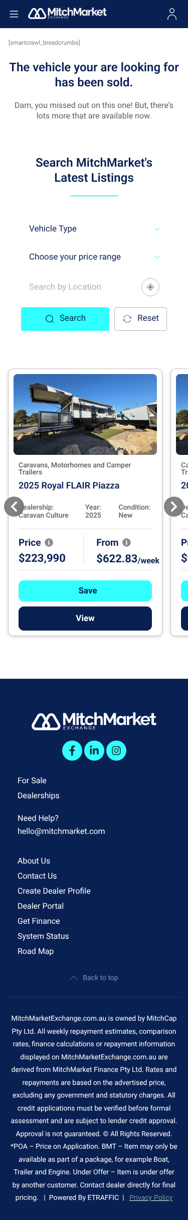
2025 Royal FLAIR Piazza (69, 485)
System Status (43, 936)
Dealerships (39, 795)
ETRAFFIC (105, 1198)
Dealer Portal (41, 906)
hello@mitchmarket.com (61, 831)
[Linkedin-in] (94, 751)
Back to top (100, 978)
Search (73, 318)
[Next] (174, 507)
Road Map (36, 951)
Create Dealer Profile (54, 891)
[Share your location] (150, 287)
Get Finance (39, 921)
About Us (34, 861)
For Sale (32, 780)
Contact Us (37, 876)
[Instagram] (116, 751)
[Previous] (14, 507)
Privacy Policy (150, 1198)
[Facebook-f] (72, 751)
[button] (85, 590)
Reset (148, 318)
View (85, 619)
